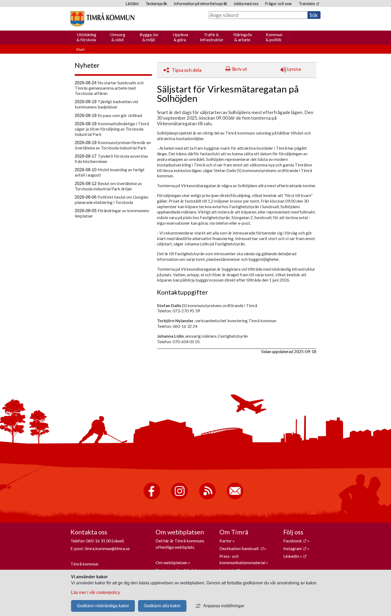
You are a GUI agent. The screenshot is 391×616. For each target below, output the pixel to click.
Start (80, 49)
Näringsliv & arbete (242, 37)
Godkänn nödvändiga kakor (103, 606)
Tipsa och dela (186, 70)
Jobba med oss (246, 3)
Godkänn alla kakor (162, 606)
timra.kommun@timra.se (107, 548)
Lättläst (132, 3)
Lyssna (293, 69)
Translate (309, 3)
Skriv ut (239, 69)
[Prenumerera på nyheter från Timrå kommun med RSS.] (207, 498)
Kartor (225, 540)
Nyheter (87, 65)
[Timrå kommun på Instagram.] (179, 498)
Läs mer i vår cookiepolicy (95, 592)
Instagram (295, 548)
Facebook (295, 540)
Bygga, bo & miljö (149, 37)
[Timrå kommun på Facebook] (151, 498)
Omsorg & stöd (117, 37)
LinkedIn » (295, 556)
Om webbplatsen (171, 562)
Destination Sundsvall (241, 548)
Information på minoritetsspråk (200, 3)
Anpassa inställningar (223, 606)
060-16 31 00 (98, 540)
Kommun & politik (274, 37)
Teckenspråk (156, 3)
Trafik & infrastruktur (211, 37)
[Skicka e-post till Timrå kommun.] (235, 498)
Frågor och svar (278, 3)
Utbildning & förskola (86, 37)
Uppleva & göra (180, 37)
